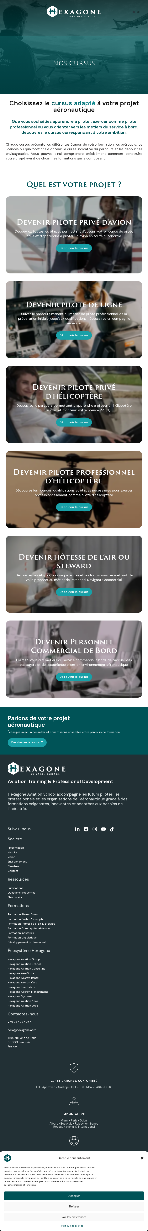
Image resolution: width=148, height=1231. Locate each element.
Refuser (74, 1206)
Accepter (74, 1195)
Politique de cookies (72, 1225)
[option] (138, 11)
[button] (142, 1158)
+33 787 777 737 (19, 1022)
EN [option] (138, 12)
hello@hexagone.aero (22, 1030)
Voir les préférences (74, 1217)
